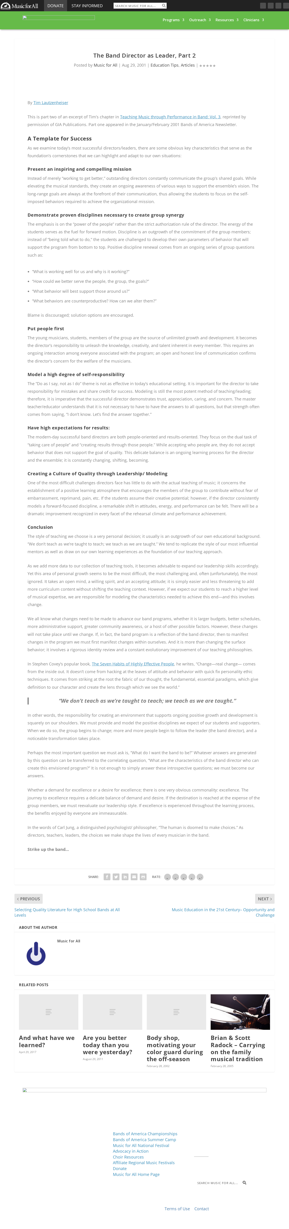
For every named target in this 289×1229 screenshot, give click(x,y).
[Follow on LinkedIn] (278, 6)
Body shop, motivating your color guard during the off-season (175, 1048)
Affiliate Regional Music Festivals (144, 1162)
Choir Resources (128, 1157)
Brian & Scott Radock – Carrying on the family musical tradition (238, 1048)
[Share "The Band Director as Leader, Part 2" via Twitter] (116, 876)
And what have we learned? (47, 1041)
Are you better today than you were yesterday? (107, 1045)
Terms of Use (177, 1208)
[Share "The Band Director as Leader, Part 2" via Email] (134, 876)
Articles (188, 65)
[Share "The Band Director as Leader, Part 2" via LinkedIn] (125, 876)
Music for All (105, 65)
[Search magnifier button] (163, 5)
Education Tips (165, 65)
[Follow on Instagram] (271, 6)
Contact (201, 1154)
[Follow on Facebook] (263, 6)
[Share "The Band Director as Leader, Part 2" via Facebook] (107, 876)
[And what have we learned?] (48, 1012)
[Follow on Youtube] (286, 6)
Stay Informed (87, 5)
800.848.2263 (224, 1148)
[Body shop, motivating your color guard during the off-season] (176, 1012)
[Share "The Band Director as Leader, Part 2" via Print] (143, 876)
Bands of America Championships (145, 1133)
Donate (55, 5)
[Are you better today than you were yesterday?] (112, 1012)
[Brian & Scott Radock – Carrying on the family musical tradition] (240, 1012)
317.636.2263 (232, 1142)
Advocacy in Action (131, 1151)
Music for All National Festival (141, 1145)
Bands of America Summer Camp (144, 1139)
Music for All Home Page (136, 1174)
